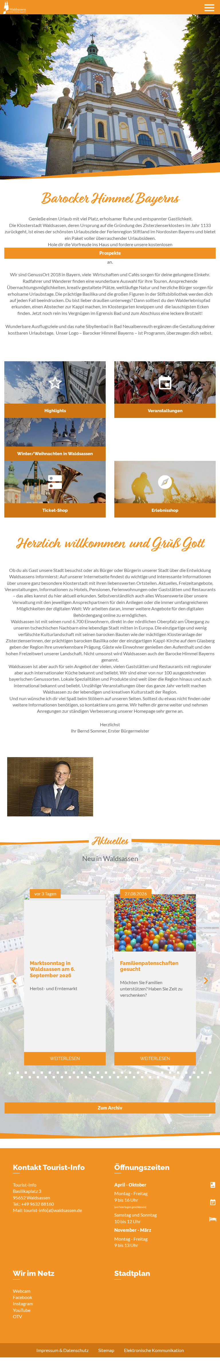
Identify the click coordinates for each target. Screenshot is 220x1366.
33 (70, 1077)
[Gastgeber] (213, 1219)
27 (22, 1077)
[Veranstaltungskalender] (213, 1202)
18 (146, 1072)
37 (102, 1077)
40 (126, 1077)
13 (106, 1072)
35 (86, 1077)
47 (182, 1077)
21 (170, 1072)
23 (186, 1072)
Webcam (21, 1291)
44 (158, 1077)
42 (142, 1077)
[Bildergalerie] (213, 1185)
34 (78, 1077)
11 (90, 1072)
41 (134, 1077)
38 (110, 1077)
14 (114, 1072)
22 (178, 1072)
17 (138, 1072)
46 (174, 1077)
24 (194, 1072)
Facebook (22, 1297)
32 (62, 1077)
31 (54, 1077)
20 (162, 1072)
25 (202, 1072)
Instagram (23, 1303)
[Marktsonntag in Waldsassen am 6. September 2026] (65, 898)
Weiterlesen (65, 1058)
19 (154, 1072)
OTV (17, 1316)
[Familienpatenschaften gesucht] (155, 949)
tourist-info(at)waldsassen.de (53, 1210)
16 (130, 1072)
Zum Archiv (110, 1107)
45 (166, 1077)
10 (82, 1072)
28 (30, 1077)
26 (210, 1072)
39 (118, 1077)
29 (38, 1077)
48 (190, 1077)
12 (98, 1072)
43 (150, 1077)
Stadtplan (132, 1273)
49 (198, 1077)
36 (94, 1077)
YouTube (21, 1310)
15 (122, 1072)
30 (46, 1077)
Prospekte (110, 253)
